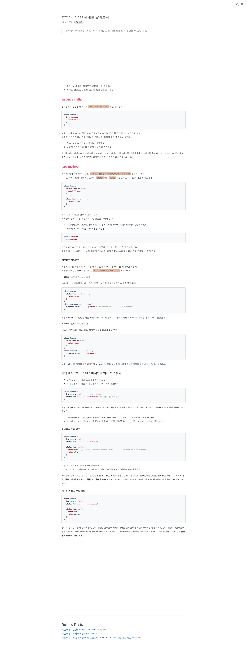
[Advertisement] (123, 56)
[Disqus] (123, 580)
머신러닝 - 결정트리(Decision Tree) (84, 629)
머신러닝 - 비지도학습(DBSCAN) (83, 633)
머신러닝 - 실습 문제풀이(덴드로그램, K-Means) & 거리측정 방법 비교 (101, 637)
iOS (80, 22)
